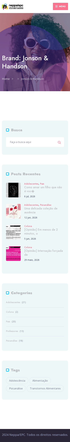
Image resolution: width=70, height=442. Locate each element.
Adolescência (17, 380)
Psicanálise (45, 205)
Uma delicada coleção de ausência (40, 210)
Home (6, 79)
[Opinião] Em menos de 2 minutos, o (41, 231)
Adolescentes (31, 184)
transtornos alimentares (45, 388)
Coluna (28, 226)
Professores (12, 331)
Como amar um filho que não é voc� (43, 189)
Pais (42, 184)
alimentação (40, 380)
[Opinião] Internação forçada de (43, 253)
